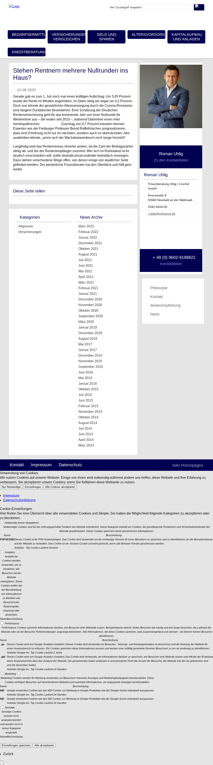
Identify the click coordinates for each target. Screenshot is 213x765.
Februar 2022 (88, 232)
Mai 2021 (85, 271)
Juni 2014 (85, 434)
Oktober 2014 (88, 417)
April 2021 (86, 277)
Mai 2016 (85, 378)
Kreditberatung (29, 52)
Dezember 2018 (90, 333)
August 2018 (87, 338)
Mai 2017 (85, 344)
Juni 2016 (85, 372)
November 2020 (90, 305)
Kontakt (156, 297)
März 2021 (86, 282)
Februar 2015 (88, 406)
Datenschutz (70, 464)
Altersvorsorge (148, 34)
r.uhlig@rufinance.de (161, 213)
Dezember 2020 (90, 299)
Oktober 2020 (88, 310)
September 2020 (90, 316)
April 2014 (86, 439)
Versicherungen (30, 232)
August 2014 (87, 423)
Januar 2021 (87, 293)
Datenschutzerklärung (19, 500)
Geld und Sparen (106, 36)
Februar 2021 (88, 288)
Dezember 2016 (90, 355)
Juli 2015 (85, 395)
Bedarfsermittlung (29, 34)
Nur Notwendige (11, 487)
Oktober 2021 (88, 248)
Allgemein (25, 226)
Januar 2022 (87, 237)
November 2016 (90, 361)
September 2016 (90, 366)
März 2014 (86, 445)
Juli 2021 (85, 260)
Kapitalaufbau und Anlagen (187, 36)
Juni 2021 (85, 265)
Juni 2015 (85, 400)
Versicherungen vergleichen (68, 36)
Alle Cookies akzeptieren (60, 487)
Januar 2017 (87, 350)
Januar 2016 (87, 383)
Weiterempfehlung (165, 305)
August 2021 (87, 254)
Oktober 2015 (88, 389)
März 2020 (86, 322)
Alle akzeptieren (44, 745)
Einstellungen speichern (16, 745)
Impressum (41, 464)
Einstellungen (33, 487)
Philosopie (158, 288)
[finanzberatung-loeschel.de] (14, 6)
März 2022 (86, 226)
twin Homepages (187, 465)
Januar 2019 (87, 327)
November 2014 (90, 411)
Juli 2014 (85, 428)
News (155, 314)
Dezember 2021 (90, 243)
